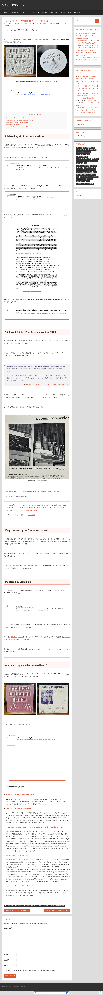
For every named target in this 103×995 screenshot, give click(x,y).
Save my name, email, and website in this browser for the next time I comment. (31, 970)
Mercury (93, 168)
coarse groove (92, 150)
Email (6, 960)
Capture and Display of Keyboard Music (32, 291)
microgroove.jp (13, 5)
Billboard (91, 147)
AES (81, 147)
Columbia (79, 152)
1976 (9, 905)
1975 (6, 905)
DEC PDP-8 (39, 905)
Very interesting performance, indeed (16, 122)
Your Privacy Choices (56, 993)
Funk (85, 163)
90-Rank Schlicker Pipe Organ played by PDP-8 (19, 120)
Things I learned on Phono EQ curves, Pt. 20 (17, 910)
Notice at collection (41, 993)
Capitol (85, 150)
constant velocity (82, 159)
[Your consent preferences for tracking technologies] (100, 992)
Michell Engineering (82, 170)
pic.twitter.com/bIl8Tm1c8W (49, 492)
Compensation (87, 152)
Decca (89, 159)
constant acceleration (83, 154)
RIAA (78, 177)
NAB (91, 172)
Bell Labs (85, 147)
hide (40, 114)
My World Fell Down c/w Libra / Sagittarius (20, 886)
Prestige (86, 174)
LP (82, 168)
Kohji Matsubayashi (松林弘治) (23, 23)
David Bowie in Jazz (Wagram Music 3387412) (21, 795)
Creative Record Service (30, 905)
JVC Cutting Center (17, 637)
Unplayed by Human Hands (57, 905)
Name (6, 954)
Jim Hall (79, 168)
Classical (41, 23)
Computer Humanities (17, 905)
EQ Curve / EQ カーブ (87, 161)
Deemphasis (95, 159)
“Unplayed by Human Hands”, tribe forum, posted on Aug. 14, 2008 (47, 384)
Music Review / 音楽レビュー (51, 23)
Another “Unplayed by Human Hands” (16, 127)
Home (5, 13)
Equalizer (95, 161)
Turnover (89, 179)
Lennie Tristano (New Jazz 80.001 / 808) (19, 808)
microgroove (92, 170)
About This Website (74, 13)
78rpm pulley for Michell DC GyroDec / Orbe (57, 910)
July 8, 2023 (31, 496)
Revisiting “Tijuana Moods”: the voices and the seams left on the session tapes (86, 52)
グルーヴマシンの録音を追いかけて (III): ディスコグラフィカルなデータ (87, 59)
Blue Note (79, 150)
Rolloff (86, 177)
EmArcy (79, 161)
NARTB (94, 172)
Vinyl (88, 181)
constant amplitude (82, 156)
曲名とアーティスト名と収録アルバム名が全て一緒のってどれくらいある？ (87, 81)
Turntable (79, 181)
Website (6, 965)
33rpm (36, 23)
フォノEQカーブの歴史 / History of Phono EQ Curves (49, 13)
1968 (78, 147)
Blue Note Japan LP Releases (19, 13)
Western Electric (81, 183)
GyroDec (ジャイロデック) (83, 165)
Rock (81, 177)
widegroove (90, 183)
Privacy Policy (80, 195)
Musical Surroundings (83, 172)
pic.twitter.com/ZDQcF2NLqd (27, 510)
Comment (8, 928)
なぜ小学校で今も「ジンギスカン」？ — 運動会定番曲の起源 (87, 102)
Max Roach (87, 168)
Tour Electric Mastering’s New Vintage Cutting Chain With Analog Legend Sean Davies (34, 827)
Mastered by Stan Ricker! (12, 125)
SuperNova (95, 177)
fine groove (80, 163)
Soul (90, 177)
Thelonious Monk (81, 179)
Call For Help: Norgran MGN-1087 (17, 855)
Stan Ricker (46, 905)
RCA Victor (92, 174)
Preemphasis (80, 174)
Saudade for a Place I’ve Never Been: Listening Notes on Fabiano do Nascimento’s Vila (86, 35)
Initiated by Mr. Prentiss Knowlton (15, 118)
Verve (84, 181)
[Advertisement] (37, 761)
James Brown (93, 165)
